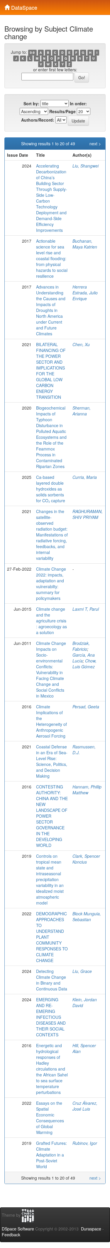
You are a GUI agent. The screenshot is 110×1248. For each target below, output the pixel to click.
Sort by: (31, 103)
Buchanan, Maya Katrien (84, 244)
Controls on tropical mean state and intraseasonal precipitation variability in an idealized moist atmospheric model (50, 879)
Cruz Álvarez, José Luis (84, 1106)
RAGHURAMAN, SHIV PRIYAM (87, 514)
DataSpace (23, 6)
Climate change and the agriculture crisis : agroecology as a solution (51, 620)
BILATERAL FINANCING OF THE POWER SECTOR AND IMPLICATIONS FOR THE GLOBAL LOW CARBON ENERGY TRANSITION (51, 370)
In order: (78, 103)
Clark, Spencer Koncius (86, 859)
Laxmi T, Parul (85, 609)
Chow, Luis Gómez (84, 663)
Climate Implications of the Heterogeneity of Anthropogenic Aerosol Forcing (51, 721)
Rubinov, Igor (84, 1143)
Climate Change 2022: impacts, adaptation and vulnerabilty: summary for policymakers (51, 583)
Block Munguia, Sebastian (86, 916)
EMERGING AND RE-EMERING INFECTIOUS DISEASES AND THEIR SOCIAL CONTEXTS (51, 1017)
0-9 (32, 52)
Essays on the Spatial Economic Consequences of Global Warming (50, 1117)
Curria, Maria (84, 477)
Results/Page (62, 111)
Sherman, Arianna (81, 411)
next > (95, 143)
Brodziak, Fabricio (81, 646)
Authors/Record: (37, 120)
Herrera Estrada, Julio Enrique (85, 292)
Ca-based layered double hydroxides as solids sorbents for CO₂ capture (50, 488)
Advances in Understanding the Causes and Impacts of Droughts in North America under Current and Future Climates (50, 310)
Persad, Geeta (85, 707)
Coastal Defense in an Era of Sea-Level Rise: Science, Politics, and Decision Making (51, 761)
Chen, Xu (81, 344)
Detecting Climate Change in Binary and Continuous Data (51, 980)
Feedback (11, 1234)
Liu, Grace (82, 971)
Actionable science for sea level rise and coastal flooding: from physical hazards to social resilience (51, 258)
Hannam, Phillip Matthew (86, 789)
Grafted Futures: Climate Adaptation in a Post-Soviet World (51, 1154)
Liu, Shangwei (85, 166)
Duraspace (91, 1229)
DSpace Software (18, 1229)
